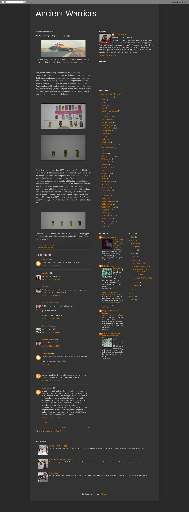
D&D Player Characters (109, 117)
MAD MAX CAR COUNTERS (142, 266)
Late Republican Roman (109, 145)
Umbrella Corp (106, 190)
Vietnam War (106, 199)
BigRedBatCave (107, 266)
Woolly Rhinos (106, 218)
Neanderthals (106, 162)
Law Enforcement (107, 148)
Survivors (104, 176)
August (135, 247)
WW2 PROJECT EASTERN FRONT (60, 459)
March (135, 260)
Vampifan (45, 273)
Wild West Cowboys (108, 201)
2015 (133, 237)
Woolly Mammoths (107, 215)
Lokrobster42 (46, 353)
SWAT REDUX (53, 473)
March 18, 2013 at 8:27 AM (51, 279)
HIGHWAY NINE (138, 275)
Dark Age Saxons (107, 122)
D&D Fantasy (105, 114)
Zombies (104, 227)
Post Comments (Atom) (53, 431)
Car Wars (44, 247)
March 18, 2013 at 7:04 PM (51, 318)
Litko (103, 150)
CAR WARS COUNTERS (140, 263)
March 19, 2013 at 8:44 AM (51, 332)
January (136, 286)
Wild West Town (107, 204)
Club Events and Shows (109, 111)
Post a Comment (45, 422)
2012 (133, 290)
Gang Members (106, 134)
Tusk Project (105, 187)
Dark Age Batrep (107, 119)
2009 (133, 300)
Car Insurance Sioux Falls (110, 295)
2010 (133, 297)
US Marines (105, 196)
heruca (44, 372)
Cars (102, 108)
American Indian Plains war (111, 94)
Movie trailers (106, 159)
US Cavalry (105, 193)
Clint (43, 287)
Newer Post (40, 427)
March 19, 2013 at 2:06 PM (51, 346)
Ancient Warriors (66, 13)
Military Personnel (107, 156)
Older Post (86, 427)
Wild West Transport (108, 207)
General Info (105, 136)
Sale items (105, 170)
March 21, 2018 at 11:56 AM (51, 418)
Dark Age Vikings (107, 125)
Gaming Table (106, 131)
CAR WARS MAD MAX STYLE (142, 278)
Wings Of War (106, 210)
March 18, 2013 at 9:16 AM (51, 295)
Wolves (104, 213)
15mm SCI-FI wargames (110, 293)
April (135, 257)
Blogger (104, 494)
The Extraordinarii (48, 303)
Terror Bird (105, 184)
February (136, 282)
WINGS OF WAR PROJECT (58, 446)
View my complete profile (108, 55)
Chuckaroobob (47, 326)
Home (64, 427)
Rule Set (104, 165)
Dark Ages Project (107, 128)
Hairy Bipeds (105, 142)
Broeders (45, 259)
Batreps (104, 102)
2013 (133, 240)
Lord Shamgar (46, 388)
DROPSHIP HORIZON (109, 237)
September (137, 243)
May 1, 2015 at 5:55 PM (50, 364)
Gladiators (105, 139)
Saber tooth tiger (107, 167)
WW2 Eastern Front (108, 221)
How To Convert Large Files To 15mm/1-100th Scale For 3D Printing (118, 244)
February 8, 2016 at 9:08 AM (51, 380)
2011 (133, 293)
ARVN (103, 100)
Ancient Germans (107, 97)
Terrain (103, 179)
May (134, 253)
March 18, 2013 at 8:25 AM (51, 266)
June (135, 250)
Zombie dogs (105, 224)
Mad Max (50, 247)
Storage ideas (106, 173)
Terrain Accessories (108, 181)
